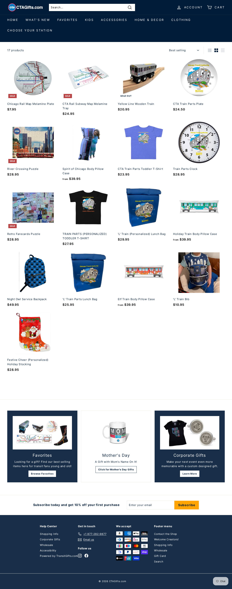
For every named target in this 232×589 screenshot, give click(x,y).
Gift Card (160, 555)
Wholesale (46, 544)
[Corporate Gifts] (189, 432)
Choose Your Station (30, 30)
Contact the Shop (165, 533)
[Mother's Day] (116, 432)
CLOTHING (181, 20)
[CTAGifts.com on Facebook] (86, 555)
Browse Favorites (42, 473)
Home (12, 20)
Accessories (114, 20)
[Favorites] (42, 432)
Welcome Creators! (166, 539)
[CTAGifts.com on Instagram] (80, 555)
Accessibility (48, 550)
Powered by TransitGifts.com (59, 555)
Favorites (67, 20)
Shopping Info (49, 533)
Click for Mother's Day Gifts (116, 469)
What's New (38, 20)
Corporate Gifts (50, 539)
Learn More (190, 473)
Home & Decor (149, 20)
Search (158, 561)
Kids (89, 20)
